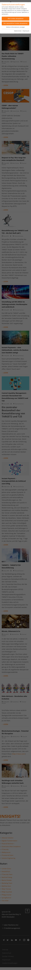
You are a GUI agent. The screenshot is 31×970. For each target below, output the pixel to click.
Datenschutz (17, 31)
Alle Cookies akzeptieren (15, 19)
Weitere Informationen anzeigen (15, 27)
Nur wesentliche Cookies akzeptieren (15, 23)
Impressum (26, 31)
